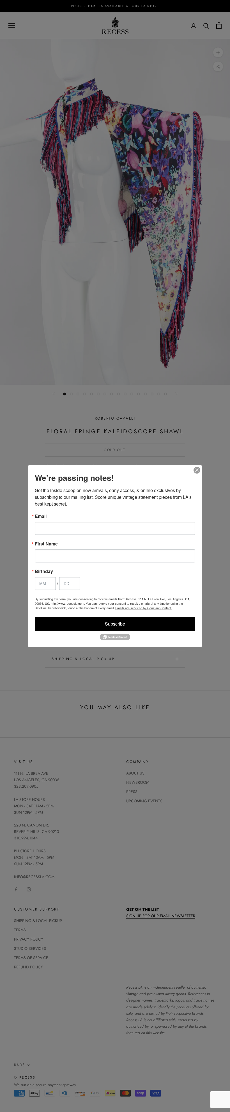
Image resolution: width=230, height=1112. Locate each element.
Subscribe (115, 623)
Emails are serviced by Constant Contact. (143, 608)
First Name (46, 544)
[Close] (197, 470)
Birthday (44, 571)
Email (41, 516)
